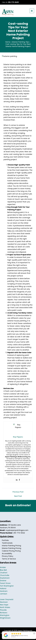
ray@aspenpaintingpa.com (17, 530)
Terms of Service (9, 559)
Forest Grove (5, 583)
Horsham (3, 591)
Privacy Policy (7, 556)
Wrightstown (5, 618)
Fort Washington (7, 586)
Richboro (3, 613)
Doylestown (5, 578)
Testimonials (7, 543)
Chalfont (3, 573)
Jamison (3, 594)
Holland (3, 588)
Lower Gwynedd (6, 599)
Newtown (4, 602)
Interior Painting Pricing (11, 545)
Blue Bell (3, 570)
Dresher (3, 580)
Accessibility (7, 553)
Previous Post (18, 492)
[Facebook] (19, 480)
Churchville (4, 575)
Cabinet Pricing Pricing (11, 551)
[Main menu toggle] (32, 11)
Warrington (4, 615)
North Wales (5, 607)
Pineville (3, 610)
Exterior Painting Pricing (11, 548)
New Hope (4, 605)
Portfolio (5, 540)
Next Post (18, 496)
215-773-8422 (13, 2)
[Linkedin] (17, 480)
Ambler (3, 567)
